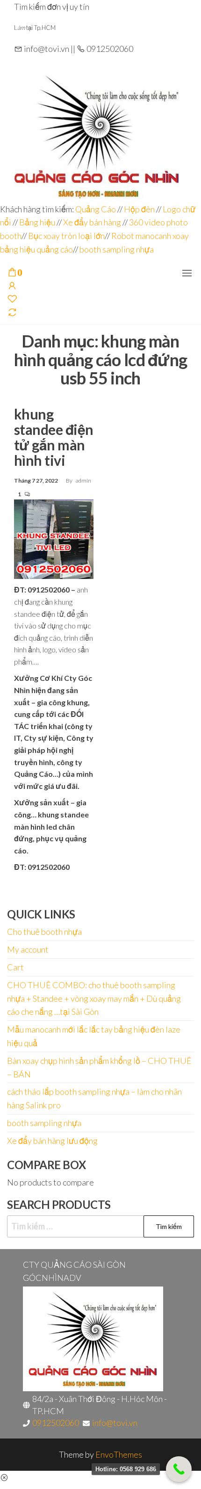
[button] (187, 273)
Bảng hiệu (37, 222)
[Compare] (12, 313)
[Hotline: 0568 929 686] (179, 1469)
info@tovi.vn (114, 1422)
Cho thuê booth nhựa (44, 931)
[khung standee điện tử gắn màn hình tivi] (53, 538)
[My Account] (12, 286)
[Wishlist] (12, 299)
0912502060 (55, 1422)
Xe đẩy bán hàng (92, 222)
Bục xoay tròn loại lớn (66, 236)
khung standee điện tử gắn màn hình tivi (53, 437)
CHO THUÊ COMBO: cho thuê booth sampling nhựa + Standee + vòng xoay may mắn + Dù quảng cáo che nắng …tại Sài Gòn (94, 998)
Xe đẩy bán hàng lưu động (52, 1140)
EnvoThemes (118, 1454)
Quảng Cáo (96, 209)
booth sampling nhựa (116, 249)
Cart (15, 967)
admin (83, 480)
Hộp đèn (139, 209)
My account (28, 949)
